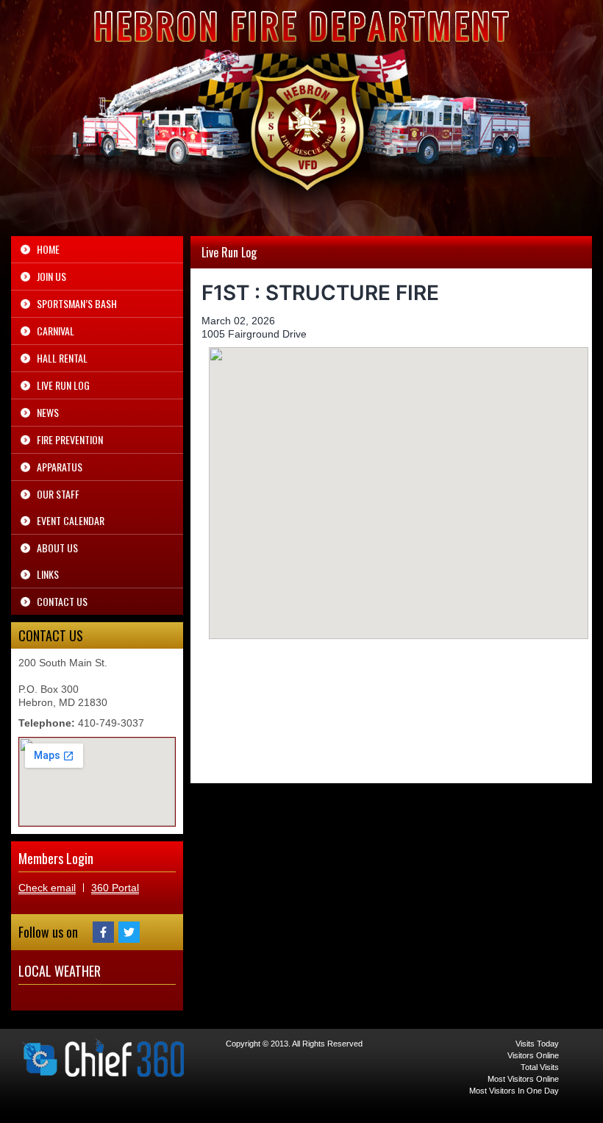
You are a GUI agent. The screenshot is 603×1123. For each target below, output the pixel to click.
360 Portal (115, 888)
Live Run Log (63, 385)
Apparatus (59, 466)
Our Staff (58, 494)
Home (48, 249)
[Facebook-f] (103, 932)
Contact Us (62, 601)
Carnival (55, 330)
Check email (47, 888)
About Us (57, 547)
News (48, 412)
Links (48, 574)
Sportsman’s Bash (77, 303)
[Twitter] (129, 932)
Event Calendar (70, 520)
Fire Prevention (70, 439)
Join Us (51, 276)
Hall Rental (62, 358)
